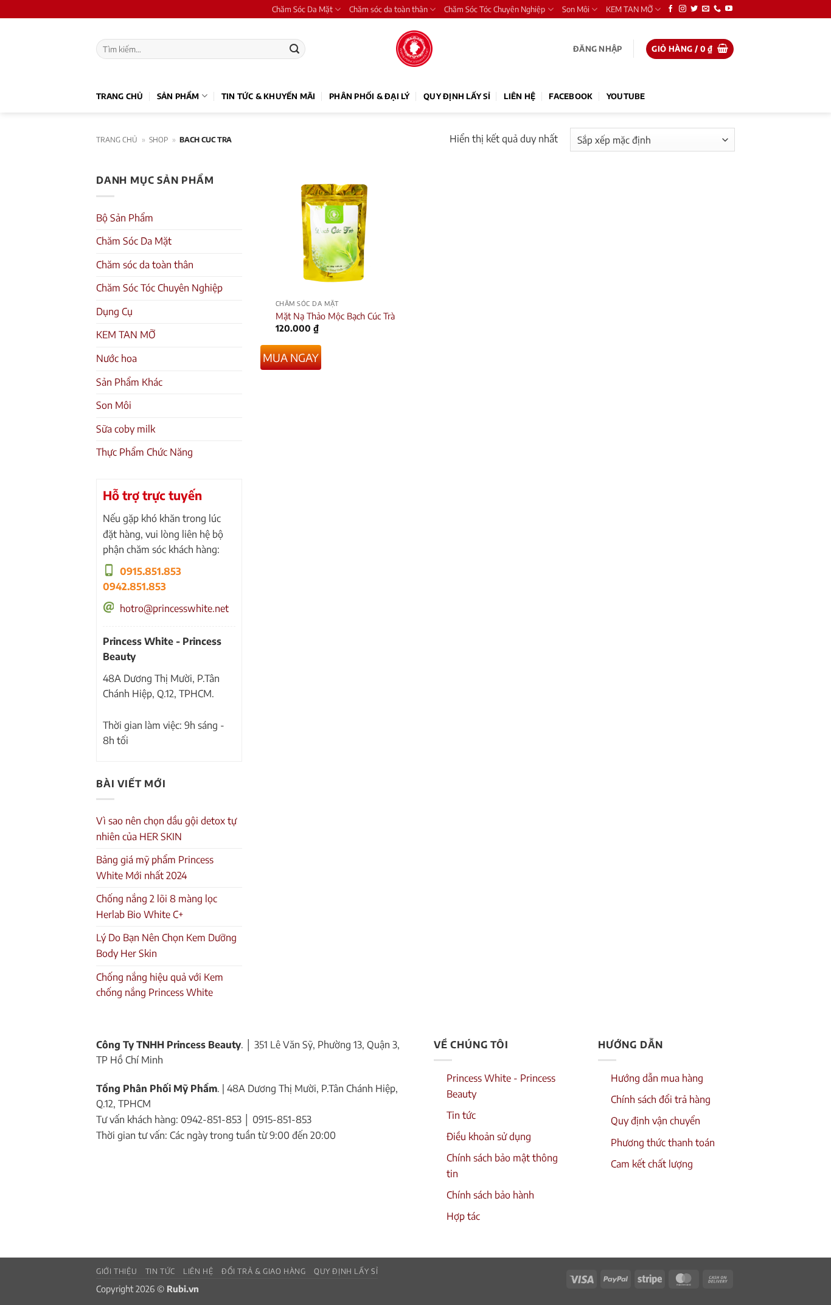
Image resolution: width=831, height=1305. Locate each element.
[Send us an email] (705, 9)
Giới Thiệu (116, 1271)
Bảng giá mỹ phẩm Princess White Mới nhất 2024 (155, 868)
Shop (158, 139)
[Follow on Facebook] (670, 9)
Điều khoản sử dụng (489, 1136)
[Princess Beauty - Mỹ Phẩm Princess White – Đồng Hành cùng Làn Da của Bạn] (414, 48)
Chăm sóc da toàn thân (388, 9)
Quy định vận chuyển (655, 1121)
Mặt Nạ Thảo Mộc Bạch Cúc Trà (335, 315)
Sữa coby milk (125, 429)
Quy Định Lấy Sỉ (456, 96)
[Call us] (717, 9)
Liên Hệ (519, 96)
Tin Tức (160, 1271)
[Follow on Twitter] (694, 9)
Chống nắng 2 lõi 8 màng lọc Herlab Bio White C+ (156, 906)
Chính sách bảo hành (490, 1195)
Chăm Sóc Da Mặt (302, 9)
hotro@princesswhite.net (174, 608)
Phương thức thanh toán (663, 1142)
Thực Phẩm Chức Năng (144, 452)
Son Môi (575, 9)
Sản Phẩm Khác (129, 382)
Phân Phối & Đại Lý (369, 96)
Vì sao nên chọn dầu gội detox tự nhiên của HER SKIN (166, 829)
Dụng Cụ (114, 311)
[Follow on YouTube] (728, 9)
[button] (597, 49)
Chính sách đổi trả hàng (661, 1099)
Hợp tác (463, 1216)
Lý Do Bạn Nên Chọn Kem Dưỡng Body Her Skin (166, 945)
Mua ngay (291, 357)
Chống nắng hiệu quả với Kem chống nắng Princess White (159, 985)
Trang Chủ (119, 96)
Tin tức (461, 1115)
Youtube (626, 96)
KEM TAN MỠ (629, 9)
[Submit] (294, 49)
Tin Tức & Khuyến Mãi (268, 96)
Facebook (571, 96)
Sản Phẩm (178, 96)
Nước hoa (116, 358)
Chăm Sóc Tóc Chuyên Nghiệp (494, 9)
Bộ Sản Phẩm (124, 218)
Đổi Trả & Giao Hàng (263, 1271)
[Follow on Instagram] (682, 9)
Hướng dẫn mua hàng (657, 1078)
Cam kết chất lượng (652, 1164)
